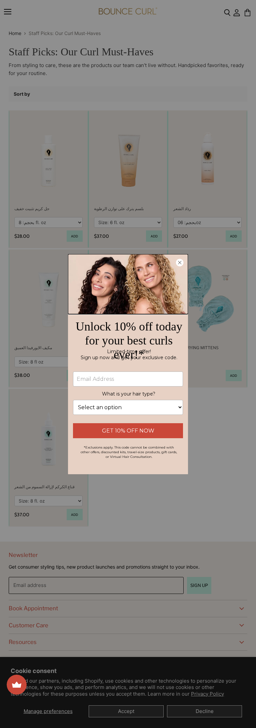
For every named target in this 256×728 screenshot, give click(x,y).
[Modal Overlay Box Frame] (128, 364)
